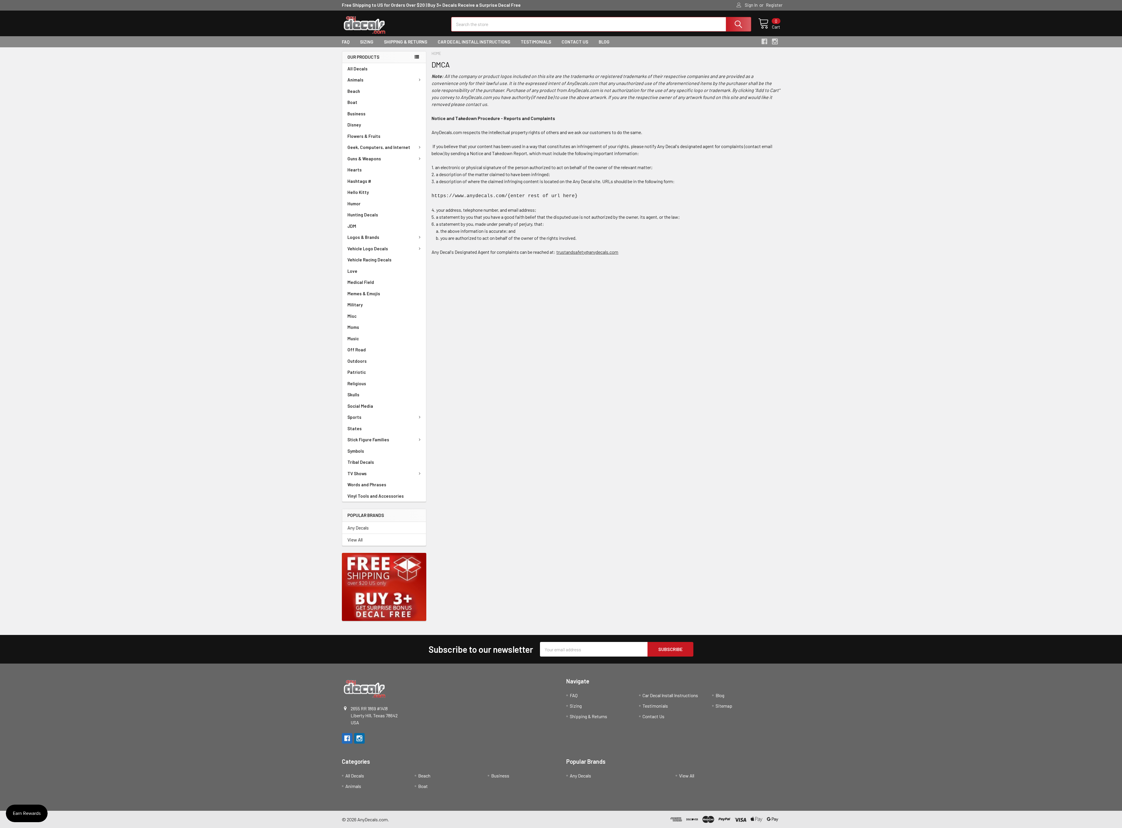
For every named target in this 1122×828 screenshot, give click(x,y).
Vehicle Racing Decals (369, 259)
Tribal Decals (360, 462)
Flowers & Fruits (363, 136)
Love (352, 271)
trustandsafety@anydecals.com (587, 252)
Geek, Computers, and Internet (378, 147)
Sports (354, 417)
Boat (352, 102)
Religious (356, 383)
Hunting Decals (362, 214)
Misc (351, 316)
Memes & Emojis (363, 293)
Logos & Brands (363, 237)
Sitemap (724, 706)
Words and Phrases (366, 484)
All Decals (357, 68)
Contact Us (575, 41)
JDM (351, 226)
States (354, 428)
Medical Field (360, 282)
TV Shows (357, 473)
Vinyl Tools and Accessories (375, 496)
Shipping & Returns (405, 41)
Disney (354, 124)
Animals (355, 79)
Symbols (355, 451)
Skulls (353, 394)
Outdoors (357, 361)
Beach (353, 91)
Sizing (366, 41)
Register (774, 5)
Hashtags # (359, 181)
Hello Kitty (358, 192)
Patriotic (356, 372)
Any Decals (358, 527)
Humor (354, 203)
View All (355, 539)
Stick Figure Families (368, 439)
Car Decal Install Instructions (474, 41)
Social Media (360, 406)
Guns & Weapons (364, 158)
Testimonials (536, 41)
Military (355, 304)
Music (353, 338)
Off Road (356, 349)
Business (356, 113)
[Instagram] (775, 41)
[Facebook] (764, 41)
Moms (353, 327)
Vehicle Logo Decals (367, 248)
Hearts (354, 169)
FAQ (345, 41)
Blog (604, 41)
